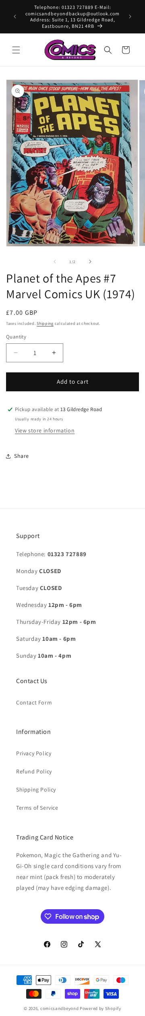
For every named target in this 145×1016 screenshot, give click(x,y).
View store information (45, 430)
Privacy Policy (33, 753)
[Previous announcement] (15, 16)
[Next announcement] (130, 16)
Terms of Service (37, 807)
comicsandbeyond (59, 1008)
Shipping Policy (36, 789)
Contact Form (34, 702)
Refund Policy (34, 771)
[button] (16, 50)
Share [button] (21, 455)
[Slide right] (90, 261)
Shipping (45, 323)
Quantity (16, 336)
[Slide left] (55, 261)
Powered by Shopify (100, 1008)
